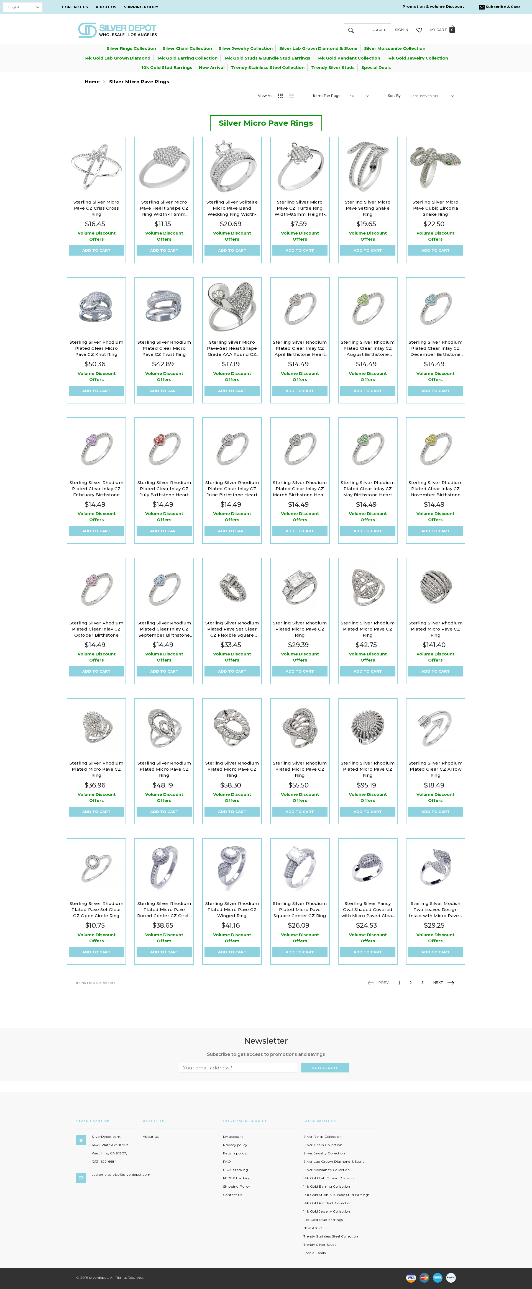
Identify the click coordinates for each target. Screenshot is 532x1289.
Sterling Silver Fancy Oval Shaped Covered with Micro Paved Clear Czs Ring (367, 910)
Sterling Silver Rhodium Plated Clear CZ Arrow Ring (435, 769)
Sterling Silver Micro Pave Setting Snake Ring (368, 208)
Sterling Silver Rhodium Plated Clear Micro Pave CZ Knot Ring (96, 348)
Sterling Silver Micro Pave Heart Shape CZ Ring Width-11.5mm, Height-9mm (164, 208)
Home (92, 81)
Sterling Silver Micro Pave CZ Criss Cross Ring (96, 208)
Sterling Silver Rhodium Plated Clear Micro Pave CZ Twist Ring (164, 348)
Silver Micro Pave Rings (139, 81)
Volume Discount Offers (97, 236)
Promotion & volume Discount (433, 6)
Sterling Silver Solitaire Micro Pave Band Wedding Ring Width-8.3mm (232, 208)
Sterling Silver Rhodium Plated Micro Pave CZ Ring (300, 629)
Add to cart (96, 250)
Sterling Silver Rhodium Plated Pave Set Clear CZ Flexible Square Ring (232, 629)
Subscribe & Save (503, 6)
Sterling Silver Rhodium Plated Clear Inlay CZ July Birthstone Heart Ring (164, 489)
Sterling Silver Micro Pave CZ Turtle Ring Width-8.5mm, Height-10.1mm (300, 208)
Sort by (394, 96)
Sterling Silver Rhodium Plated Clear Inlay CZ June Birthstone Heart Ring (232, 489)
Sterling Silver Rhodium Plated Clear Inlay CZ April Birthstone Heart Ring (300, 348)
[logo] (117, 30)
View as (265, 96)
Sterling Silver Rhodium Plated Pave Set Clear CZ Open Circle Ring (96, 909)
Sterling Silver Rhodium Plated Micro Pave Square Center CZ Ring (300, 909)
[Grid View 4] (282, 96)
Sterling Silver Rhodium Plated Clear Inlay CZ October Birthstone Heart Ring (96, 629)
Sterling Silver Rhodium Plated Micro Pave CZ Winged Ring (232, 909)
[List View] (293, 96)
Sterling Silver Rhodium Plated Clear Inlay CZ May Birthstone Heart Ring (368, 489)
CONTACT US (75, 7)
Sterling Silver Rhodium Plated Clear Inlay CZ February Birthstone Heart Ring (96, 489)
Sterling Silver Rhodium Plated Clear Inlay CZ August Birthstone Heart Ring (368, 348)
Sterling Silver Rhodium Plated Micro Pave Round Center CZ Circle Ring (164, 910)
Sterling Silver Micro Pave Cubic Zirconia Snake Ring (435, 208)
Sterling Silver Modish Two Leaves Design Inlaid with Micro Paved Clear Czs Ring (435, 910)
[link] (96, 166)
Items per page (327, 96)
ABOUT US (106, 7)
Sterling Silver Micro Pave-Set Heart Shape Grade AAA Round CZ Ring (232, 348)
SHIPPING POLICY (141, 7)
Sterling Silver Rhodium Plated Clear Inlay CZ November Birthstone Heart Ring (435, 489)
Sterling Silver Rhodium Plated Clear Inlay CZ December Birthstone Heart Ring (435, 348)
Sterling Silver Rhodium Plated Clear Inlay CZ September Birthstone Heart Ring (164, 629)
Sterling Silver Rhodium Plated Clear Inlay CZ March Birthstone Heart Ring (300, 489)
